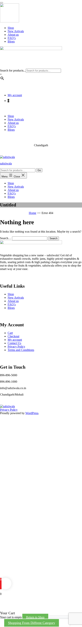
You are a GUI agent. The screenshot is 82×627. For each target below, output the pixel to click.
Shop (11, 116)
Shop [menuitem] (11, 27)
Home (32, 213)
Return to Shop (35, 617)
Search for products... (13, 70)
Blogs (11, 129)
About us (13, 122)
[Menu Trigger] (1, 2)
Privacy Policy (16, 346)
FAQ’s (12, 126)
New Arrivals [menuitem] (16, 31)
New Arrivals (16, 119)
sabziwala (6, 163)
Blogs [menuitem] (11, 41)
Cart (10, 332)
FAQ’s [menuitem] (12, 38)
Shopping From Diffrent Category (31, 623)
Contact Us (14, 343)
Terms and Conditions (21, 350)
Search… (5, 238)
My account (15, 95)
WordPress (31, 413)
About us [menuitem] (13, 34)
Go (39, 170)
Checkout (13, 336)
